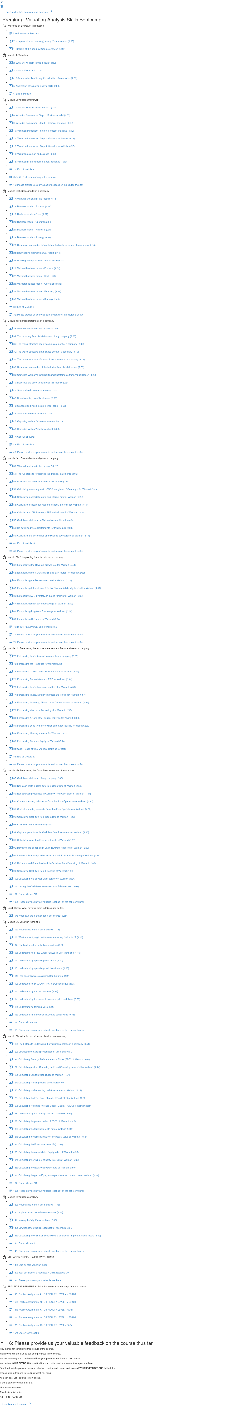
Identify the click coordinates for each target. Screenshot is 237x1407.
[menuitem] (2, 7)
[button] (2, 3)
